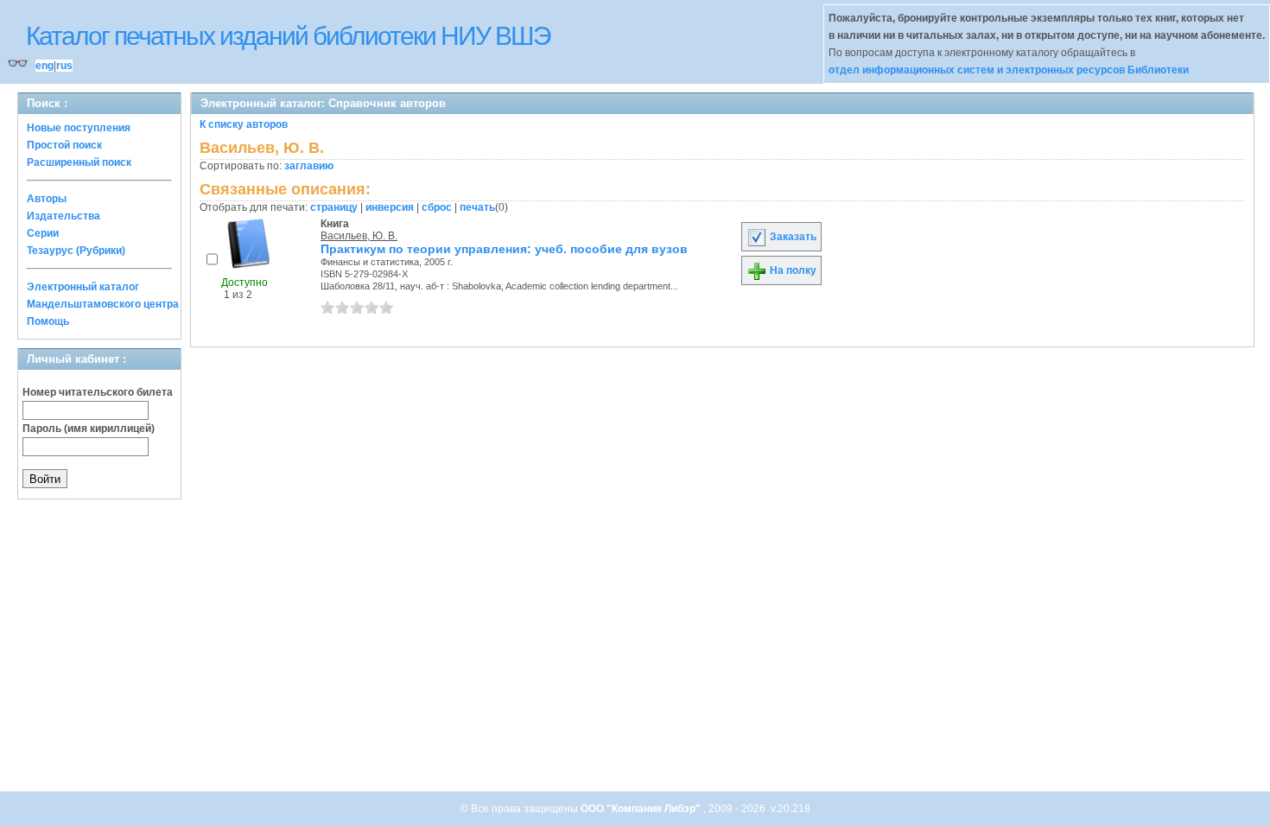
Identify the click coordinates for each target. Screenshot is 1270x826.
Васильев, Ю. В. (359, 236)
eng (44, 66)
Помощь (48, 321)
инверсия (389, 207)
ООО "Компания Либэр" (642, 809)
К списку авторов (244, 124)
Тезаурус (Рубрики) (76, 251)
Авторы (47, 199)
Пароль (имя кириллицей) (88, 429)
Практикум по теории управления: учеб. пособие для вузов (504, 249)
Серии (43, 233)
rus (64, 66)
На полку (791, 270)
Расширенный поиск (79, 162)
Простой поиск (64, 145)
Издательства (63, 216)
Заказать (791, 237)
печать (477, 207)
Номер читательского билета (97, 392)
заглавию (308, 166)
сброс (437, 207)
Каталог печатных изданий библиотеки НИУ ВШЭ (288, 36)
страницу (334, 207)
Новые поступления (78, 128)
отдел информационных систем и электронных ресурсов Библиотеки (1009, 70)
